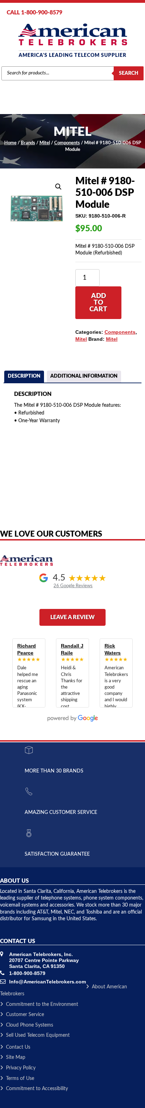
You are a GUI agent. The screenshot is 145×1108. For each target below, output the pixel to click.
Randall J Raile (72, 649)
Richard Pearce (26, 649)
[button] (58, 186)
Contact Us (18, 1047)
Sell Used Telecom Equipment (38, 1035)
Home (10, 143)
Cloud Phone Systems (29, 1025)
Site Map (15, 1057)
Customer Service (25, 1014)
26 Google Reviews (73, 586)
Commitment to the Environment (42, 1004)
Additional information (84, 376)
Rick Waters (113, 649)
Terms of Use (20, 1078)
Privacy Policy (21, 1068)
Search (128, 73)
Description (24, 376)
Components (67, 143)
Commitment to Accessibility (37, 1088)
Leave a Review (72, 617)
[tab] (24, 377)
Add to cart (98, 303)
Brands (28, 143)
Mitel (44, 143)
